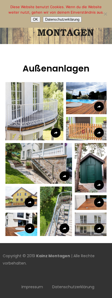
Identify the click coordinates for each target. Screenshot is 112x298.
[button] (34, 111)
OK (35, 19)
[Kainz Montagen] (56, 41)
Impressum (32, 287)
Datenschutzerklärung (73, 287)
